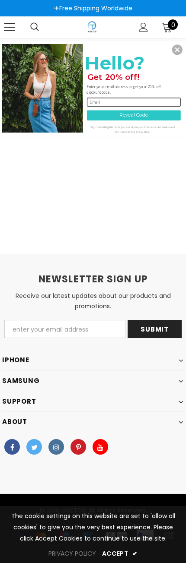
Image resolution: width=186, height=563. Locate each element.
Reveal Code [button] (133, 115)
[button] (177, 49)
